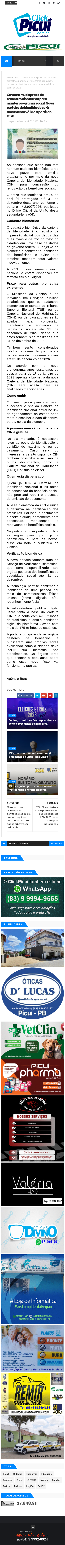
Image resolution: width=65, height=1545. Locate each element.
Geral (20, 1480)
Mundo (44, 1480)
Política (18, 1486)
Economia (32, 1474)
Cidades (17, 1474)
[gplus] (58, 3)
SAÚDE (41, 1486)
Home (10, 77)
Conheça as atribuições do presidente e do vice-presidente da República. (32, 722)
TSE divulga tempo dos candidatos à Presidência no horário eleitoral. (30, 788)
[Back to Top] (33, 1527)
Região (30, 1486)
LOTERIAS (31, 1480)
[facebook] (40, 3)
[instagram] (54, 3)
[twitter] (44, 3)
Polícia (6, 1486)
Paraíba (56, 1480)
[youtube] (49, 3)
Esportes (7, 1480)
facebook (56, 843)
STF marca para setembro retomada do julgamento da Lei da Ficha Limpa (32, 755)
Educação (46, 1474)
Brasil (17, 77)
